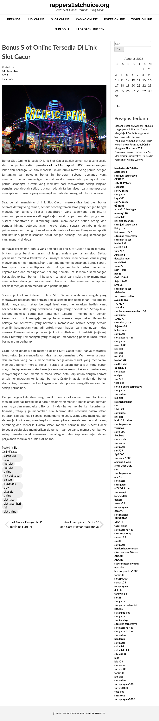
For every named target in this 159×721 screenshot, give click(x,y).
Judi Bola (62, 29)
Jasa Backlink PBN (90, 29)
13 (133, 80)
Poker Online (114, 19)
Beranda (14, 19)
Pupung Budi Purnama (92, 713)
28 (138, 91)
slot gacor (10, 499)
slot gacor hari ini (12, 505)
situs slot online (9, 494)
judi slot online (8, 470)
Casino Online (87, 19)
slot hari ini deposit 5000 (65, 165)
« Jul (117, 106)
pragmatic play (10, 486)
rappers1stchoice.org (80, 4)
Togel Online (141, 19)
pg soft (8, 480)
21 (138, 85)
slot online (10, 511)
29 (144, 91)
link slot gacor (12, 475)
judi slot (8, 464)
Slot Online (60, 19)
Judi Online (35, 19)
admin (9, 79)
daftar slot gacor (10, 458)
